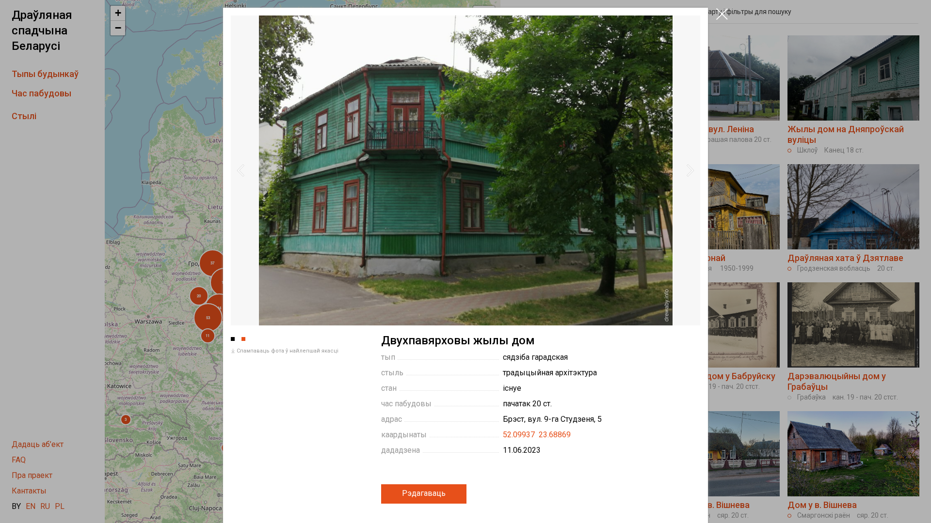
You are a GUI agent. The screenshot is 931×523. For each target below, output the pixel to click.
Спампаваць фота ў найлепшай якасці (287, 351)
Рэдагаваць (424, 493)
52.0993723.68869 (537, 434)
